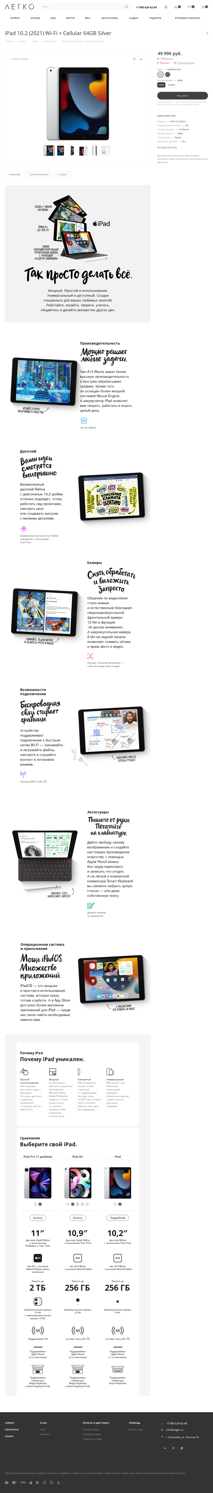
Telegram (173, 1448)
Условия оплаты (91, 1429)
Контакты (11, 1429)
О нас (43, 1422)
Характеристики (39, 174)
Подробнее (117, 1218)
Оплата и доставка (96, 1422)
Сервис (9, 1422)
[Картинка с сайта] (77, 103)
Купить (37, 1218)
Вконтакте (164, 1448)
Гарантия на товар (92, 1438)
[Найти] (126, 6)
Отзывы (62, 174)
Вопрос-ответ (136, 1429)
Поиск (9, 1436)
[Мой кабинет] (165, 7)
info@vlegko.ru (174, 1429)
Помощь (134, 1422)
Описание (14, 174)
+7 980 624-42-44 (146, 7)
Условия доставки (92, 1434)
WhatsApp (181, 1448)
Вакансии (45, 1434)
